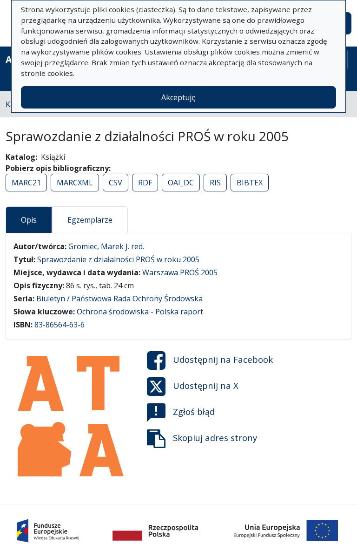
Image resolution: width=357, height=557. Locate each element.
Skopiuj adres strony (215, 437)
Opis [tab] (29, 220)
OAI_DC (181, 182)
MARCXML (75, 182)
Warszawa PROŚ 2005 (180, 272)
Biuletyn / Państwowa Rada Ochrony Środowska (119, 298)
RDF (145, 182)
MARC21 (26, 182)
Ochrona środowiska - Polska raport (140, 311)
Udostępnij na (223, 359)
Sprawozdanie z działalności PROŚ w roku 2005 (118, 259)
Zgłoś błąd (194, 411)
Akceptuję (178, 97)
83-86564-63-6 (59, 324)
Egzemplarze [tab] (89, 220)
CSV (115, 182)
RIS (215, 182)
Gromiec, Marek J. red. (106, 246)
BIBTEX (250, 182)
